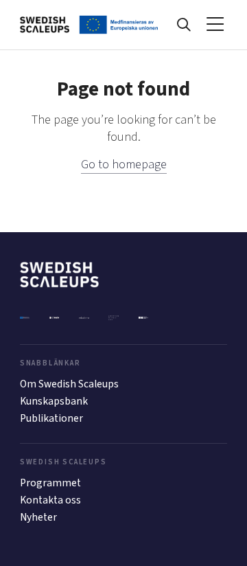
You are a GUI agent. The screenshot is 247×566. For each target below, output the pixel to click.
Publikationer (51, 418)
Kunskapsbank (54, 401)
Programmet (50, 482)
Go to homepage (124, 164)
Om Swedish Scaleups (69, 384)
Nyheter (38, 517)
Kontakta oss (50, 500)
